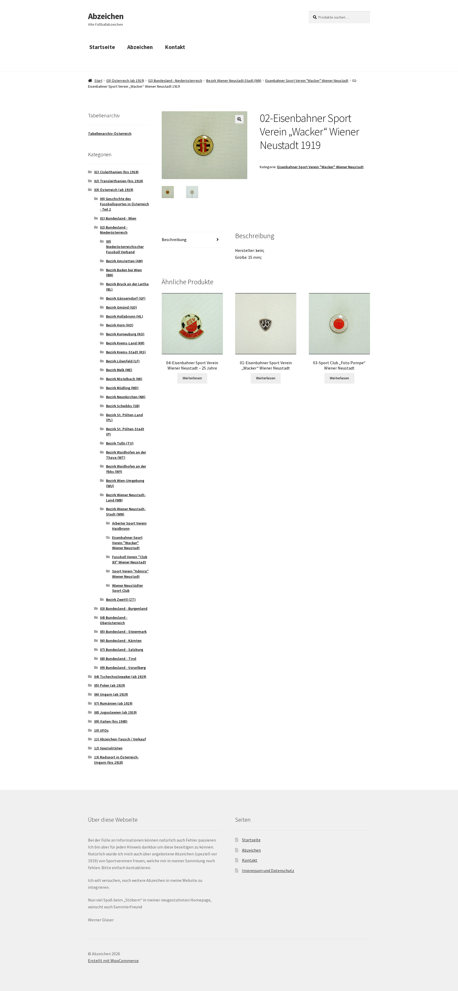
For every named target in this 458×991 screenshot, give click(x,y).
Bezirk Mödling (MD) (122, 387)
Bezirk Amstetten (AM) (124, 261)
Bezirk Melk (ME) (119, 369)
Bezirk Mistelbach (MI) (124, 378)
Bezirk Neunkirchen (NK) (126, 396)
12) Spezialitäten (108, 748)
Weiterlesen (192, 378)
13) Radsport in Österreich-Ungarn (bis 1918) (116, 760)
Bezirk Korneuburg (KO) (125, 334)
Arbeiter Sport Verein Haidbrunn (129, 526)
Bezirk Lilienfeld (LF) (123, 361)
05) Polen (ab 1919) (109, 685)
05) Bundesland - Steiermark (123, 631)
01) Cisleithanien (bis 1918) (116, 172)
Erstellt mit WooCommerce (113, 960)
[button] (239, 119)
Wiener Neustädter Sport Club (127, 588)
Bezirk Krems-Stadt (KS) (126, 352)
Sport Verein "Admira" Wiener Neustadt (130, 574)
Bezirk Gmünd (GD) (121, 307)
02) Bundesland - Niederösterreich (175, 80)
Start (98, 80)
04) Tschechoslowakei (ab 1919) (120, 676)
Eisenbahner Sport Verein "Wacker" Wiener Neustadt (306, 80)
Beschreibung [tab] (174, 239)
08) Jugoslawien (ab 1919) (115, 712)
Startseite (102, 47)
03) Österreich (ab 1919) (125, 80)
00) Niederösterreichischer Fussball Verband (125, 246)
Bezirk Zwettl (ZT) (121, 599)
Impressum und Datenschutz (268, 870)
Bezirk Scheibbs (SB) (123, 405)
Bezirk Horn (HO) (119, 325)
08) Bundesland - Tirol (118, 658)
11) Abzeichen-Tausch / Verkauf (120, 739)
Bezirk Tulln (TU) (120, 443)
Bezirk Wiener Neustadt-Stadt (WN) (233, 80)
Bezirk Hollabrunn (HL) (124, 316)
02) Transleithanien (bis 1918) (118, 181)
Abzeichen (106, 16)
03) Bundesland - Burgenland (123, 608)
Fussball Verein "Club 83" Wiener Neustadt (129, 559)
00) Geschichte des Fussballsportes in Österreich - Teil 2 (124, 204)
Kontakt (175, 47)
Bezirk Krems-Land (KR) (125, 343)
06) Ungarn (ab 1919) (111, 694)
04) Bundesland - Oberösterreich (113, 620)
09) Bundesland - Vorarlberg (123, 667)
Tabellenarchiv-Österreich (109, 133)
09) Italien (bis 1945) (110, 721)
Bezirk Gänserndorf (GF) (126, 298)
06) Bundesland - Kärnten (121, 640)
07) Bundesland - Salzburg (121, 649)
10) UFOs (101, 730)
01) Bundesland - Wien (118, 218)
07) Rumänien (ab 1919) (113, 703)
